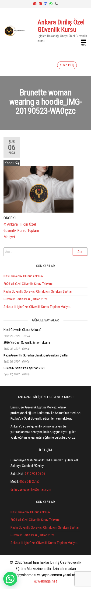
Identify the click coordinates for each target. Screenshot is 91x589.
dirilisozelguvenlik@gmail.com (30, 489)
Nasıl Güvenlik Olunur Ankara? (23, 276)
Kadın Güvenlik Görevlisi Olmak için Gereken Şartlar (38, 291)
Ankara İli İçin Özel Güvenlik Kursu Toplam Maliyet (37, 307)
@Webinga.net (45, 581)
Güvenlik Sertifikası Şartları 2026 (26, 299)
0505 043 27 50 (29, 481)
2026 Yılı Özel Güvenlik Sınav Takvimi (28, 284)
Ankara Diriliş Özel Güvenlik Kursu (61, 25)
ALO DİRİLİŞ (67, 65)
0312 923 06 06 (35, 474)
